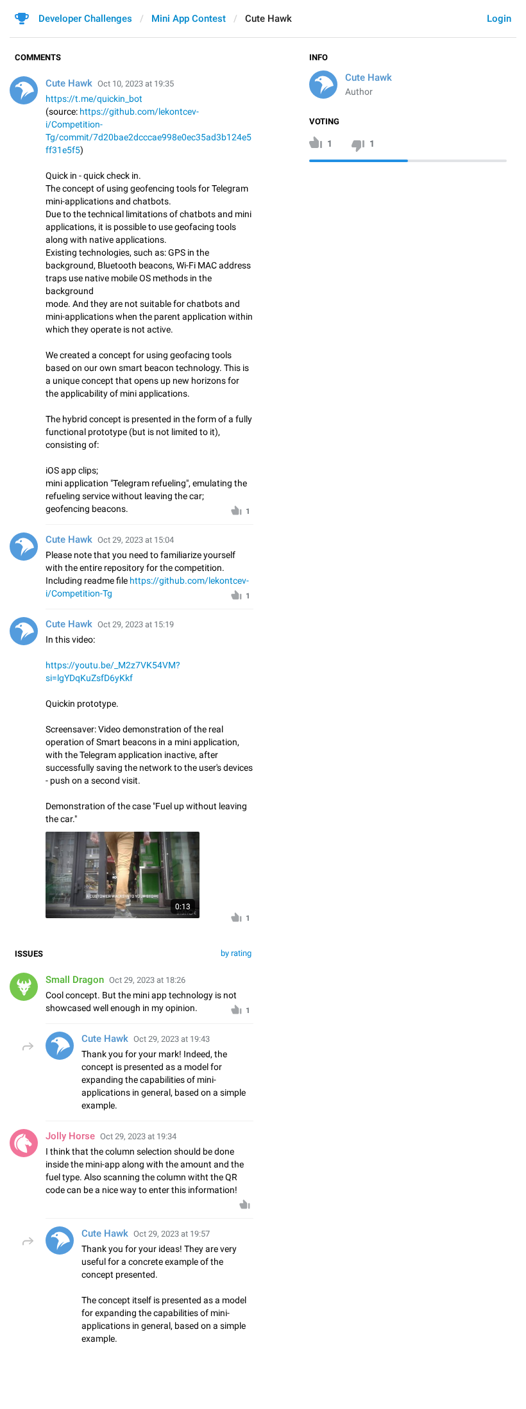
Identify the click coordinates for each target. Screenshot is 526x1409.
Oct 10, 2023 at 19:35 (136, 83)
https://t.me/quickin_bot (94, 99)
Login (499, 18)
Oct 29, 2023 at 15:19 (136, 624)
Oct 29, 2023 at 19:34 (138, 1136)
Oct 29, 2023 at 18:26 (147, 980)
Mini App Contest (188, 18)
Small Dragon (75, 979)
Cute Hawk (368, 77)
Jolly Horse (70, 1136)
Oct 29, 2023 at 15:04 (136, 540)
